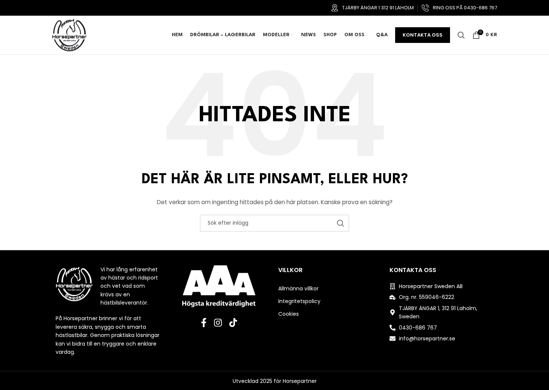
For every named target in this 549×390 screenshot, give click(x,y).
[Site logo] (69, 34)
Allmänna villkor (298, 288)
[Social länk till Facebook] (203, 323)
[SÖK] (340, 223)
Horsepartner (300, 381)
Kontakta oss (423, 34)
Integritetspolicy (299, 301)
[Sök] (461, 35)
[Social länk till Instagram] (218, 323)
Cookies (288, 314)
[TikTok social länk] (233, 323)
